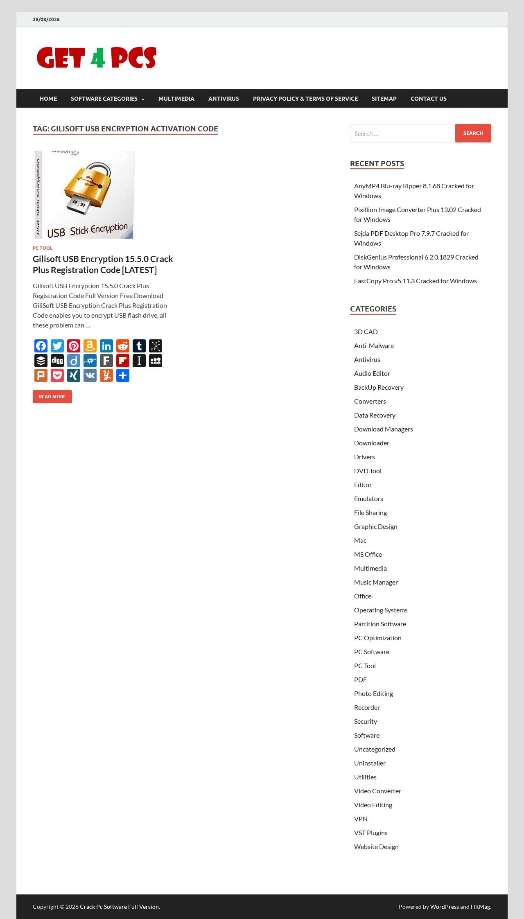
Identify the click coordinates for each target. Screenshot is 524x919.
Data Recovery (374, 415)
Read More (49, 395)
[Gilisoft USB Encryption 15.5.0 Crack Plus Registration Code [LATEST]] (104, 195)
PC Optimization (378, 637)
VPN (361, 818)
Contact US (429, 98)
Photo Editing (373, 693)
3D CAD (366, 331)
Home (48, 98)
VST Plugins (371, 832)
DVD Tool (368, 470)
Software (366, 735)
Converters (370, 401)
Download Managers (383, 429)
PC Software (371, 651)
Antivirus (223, 98)
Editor (363, 484)
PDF (360, 679)
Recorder (367, 707)
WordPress (444, 906)
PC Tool (42, 248)
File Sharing (370, 512)
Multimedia (176, 98)
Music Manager (376, 582)
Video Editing (373, 804)
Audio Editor (372, 373)
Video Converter (377, 791)
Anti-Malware (374, 345)
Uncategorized (374, 749)
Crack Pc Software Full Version (119, 906)
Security (365, 721)
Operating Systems (381, 610)
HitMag (480, 906)
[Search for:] (420, 133)
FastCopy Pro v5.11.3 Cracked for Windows (415, 281)
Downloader (371, 443)
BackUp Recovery (379, 387)
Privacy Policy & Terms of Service (305, 98)
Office (362, 596)
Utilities (365, 777)
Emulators (368, 498)
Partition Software (380, 624)
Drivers (364, 457)
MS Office (368, 554)
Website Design (376, 846)
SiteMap (384, 98)
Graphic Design (376, 526)
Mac (360, 540)
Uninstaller (370, 763)
